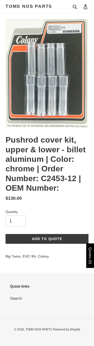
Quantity (12, 212)
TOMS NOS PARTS (29, 6)
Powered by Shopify (66, 329)
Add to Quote (47, 239)
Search (16, 298)
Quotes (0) (90, 255)
